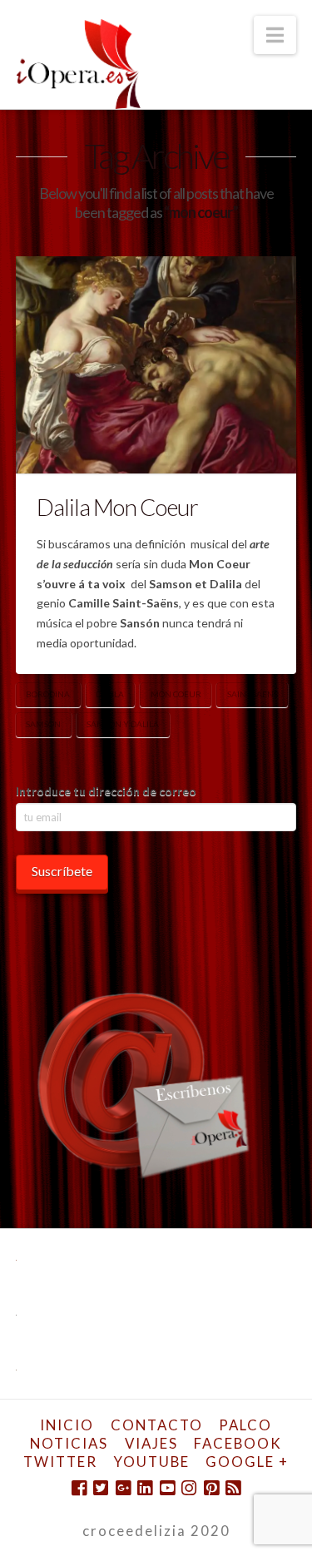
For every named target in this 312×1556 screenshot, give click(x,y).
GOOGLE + (247, 1461)
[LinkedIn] (144, 1488)
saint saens (252, 694)
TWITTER (60, 1461)
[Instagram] (188, 1488)
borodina (48, 694)
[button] (275, 35)
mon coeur (176, 694)
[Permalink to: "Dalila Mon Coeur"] (156, 364)
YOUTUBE (152, 1461)
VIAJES (151, 1443)
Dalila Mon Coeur (117, 507)
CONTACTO (157, 1425)
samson (43, 724)
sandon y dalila (123, 724)
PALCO (245, 1425)
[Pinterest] (211, 1488)
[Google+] (123, 1488)
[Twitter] (100, 1488)
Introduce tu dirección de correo (106, 791)
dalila (110, 694)
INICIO (67, 1425)
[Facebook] (79, 1488)
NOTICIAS (69, 1443)
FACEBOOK (238, 1443)
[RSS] (232, 1488)
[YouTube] (167, 1488)
